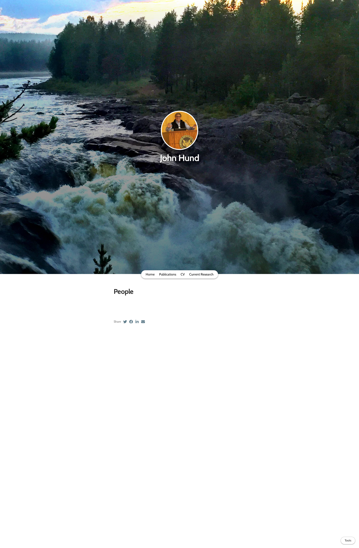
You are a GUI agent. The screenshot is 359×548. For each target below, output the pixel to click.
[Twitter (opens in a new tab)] (125, 322)
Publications (167, 274)
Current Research (201, 274)
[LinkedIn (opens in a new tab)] (137, 322)
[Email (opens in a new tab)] (143, 322)
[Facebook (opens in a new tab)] (131, 322)
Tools (348, 540)
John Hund (179, 157)
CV (183, 274)
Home (150, 274)
